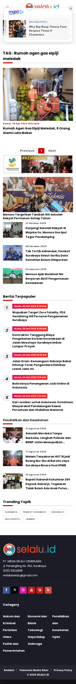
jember (30, 519)
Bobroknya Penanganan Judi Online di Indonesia (40, 385)
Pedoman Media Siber (34, 670)
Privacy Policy (63, 670)
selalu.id (43, 674)
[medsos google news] (39, 590)
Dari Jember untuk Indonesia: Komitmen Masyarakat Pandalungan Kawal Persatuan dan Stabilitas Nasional (42, 406)
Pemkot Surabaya (34, 512)
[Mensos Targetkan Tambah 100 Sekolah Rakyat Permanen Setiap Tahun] (38, 194)
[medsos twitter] (14, 590)
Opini (56, 637)
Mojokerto (12, 519)
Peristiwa (10, 630)
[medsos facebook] (6, 590)
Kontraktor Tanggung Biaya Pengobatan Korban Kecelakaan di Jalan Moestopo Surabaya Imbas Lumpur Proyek (38, 340)
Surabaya (11, 512)
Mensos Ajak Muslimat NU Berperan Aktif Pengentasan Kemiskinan (47, 278)
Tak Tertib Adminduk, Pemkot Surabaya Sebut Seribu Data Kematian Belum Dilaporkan (48, 255)
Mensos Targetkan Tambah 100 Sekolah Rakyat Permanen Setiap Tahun (33, 216)
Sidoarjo (57, 512)
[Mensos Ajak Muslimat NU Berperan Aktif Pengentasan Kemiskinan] (13, 276)
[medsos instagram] (23, 590)
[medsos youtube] (31, 590)
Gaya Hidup (36, 637)
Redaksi (9, 670)
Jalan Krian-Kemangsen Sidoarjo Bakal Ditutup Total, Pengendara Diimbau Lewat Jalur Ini (41, 365)
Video (7, 637)
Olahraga (35, 644)
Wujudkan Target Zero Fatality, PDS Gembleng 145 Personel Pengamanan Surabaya (40, 316)
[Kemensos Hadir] (38, 164)
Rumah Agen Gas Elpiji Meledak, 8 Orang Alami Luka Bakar (36, 130)
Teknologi (35, 630)
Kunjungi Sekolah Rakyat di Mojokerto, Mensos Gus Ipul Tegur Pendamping (46, 232)
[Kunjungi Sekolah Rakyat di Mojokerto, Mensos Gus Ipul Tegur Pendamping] (13, 229)
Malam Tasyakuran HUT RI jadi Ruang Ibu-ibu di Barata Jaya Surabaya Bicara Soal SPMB (48, 461)
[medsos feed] (48, 590)
